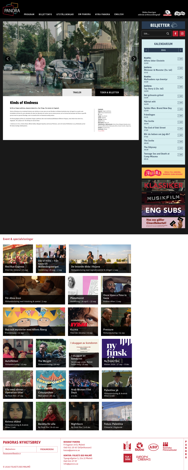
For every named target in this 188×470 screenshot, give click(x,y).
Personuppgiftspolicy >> (12, 453)
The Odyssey (150, 147)
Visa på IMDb (101, 131)
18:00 (146, 143)
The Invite (149, 121)
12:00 (146, 63)
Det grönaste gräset (154, 95)
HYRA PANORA (102, 14)
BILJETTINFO (45, 14)
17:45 (146, 137)
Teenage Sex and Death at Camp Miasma (156, 155)
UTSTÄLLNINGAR (65, 14)
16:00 (146, 124)
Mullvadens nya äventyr (156, 79)
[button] (8, 59)
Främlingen (149, 114)
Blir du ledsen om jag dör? (157, 134)
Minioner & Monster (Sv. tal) (158, 70)
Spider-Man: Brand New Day (158, 108)
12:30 (146, 82)
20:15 (146, 159)
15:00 (146, 111)
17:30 (146, 130)
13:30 (146, 98)
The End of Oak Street (155, 127)
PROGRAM (29, 14)
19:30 (146, 150)
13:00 (146, 91)
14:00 (146, 104)
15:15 (146, 117)
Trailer (77, 92)
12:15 (146, 72)
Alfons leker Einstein (154, 60)
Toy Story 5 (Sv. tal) (153, 88)
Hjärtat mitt (150, 101)
